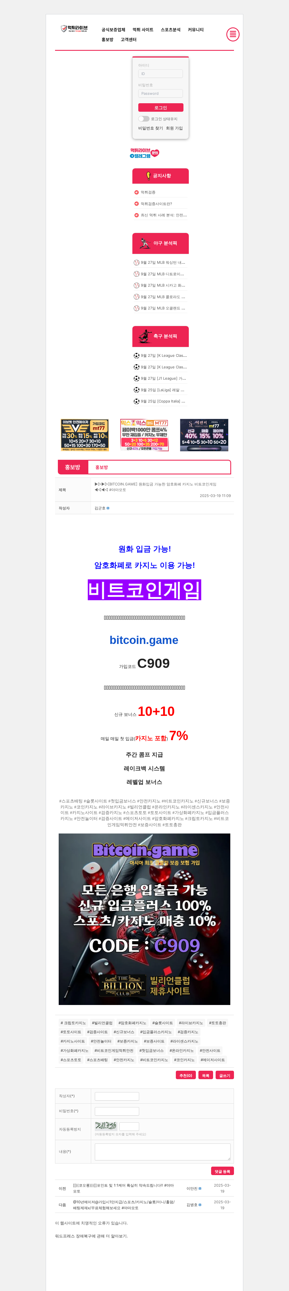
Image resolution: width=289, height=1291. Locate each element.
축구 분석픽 (165, 336)
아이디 (143, 65)
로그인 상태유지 (164, 118)
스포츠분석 (171, 29)
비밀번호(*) (68, 1111)
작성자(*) (67, 1096)
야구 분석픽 (165, 243)
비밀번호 (145, 85)
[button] (100, 508)
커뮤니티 (196, 29)
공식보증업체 (113, 29)
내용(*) (65, 1151)
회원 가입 (174, 128)
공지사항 (162, 175)
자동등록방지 (70, 1129)
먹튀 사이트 (143, 29)
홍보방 (107, 39)
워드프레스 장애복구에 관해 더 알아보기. (91, 1235)
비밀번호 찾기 (150, 128)
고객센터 (129, 39)
